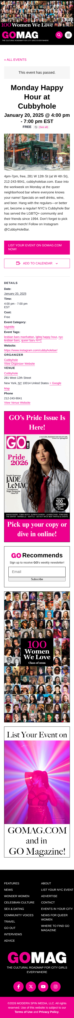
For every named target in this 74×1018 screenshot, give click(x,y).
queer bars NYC (31, 340)
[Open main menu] (68, 35)
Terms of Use (24, 1011)
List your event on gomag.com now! (35, 247)
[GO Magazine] (28, 34)
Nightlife (9, 326)
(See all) (43, 127)
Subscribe (37, 579)
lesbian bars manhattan (19, 337)
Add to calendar (37, 263)
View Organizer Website (19, 363)
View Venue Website (17, 402)
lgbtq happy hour (46, 337)
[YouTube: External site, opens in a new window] (43, 986)
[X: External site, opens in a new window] (31, 986)
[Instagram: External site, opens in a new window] (55, 986)
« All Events (15, 60)
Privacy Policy (49, 1011)
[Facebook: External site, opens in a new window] (18, 986)
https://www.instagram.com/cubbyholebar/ (30, 350)
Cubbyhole (11, 373)
